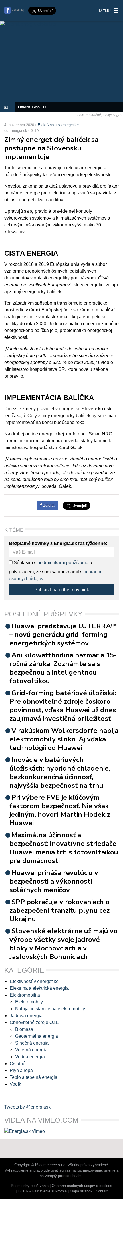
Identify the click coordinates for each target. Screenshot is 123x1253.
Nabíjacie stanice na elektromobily (50, 1008)
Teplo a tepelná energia (33, 1077)
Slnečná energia (32, 1043)
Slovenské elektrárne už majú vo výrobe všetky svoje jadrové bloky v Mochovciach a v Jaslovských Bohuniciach (63, 944)
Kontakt (102, 1191)
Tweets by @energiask (27, 1107)
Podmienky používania (30, 1186)
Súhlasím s (24, 562)
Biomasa (24, 1029)
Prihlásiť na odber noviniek (61, 589)
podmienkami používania (62, 562)
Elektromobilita (25, 995)
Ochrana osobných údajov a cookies (82, 1186)
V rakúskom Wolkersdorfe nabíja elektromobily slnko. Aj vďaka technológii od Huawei (63, 739)
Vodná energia (30, 1056)
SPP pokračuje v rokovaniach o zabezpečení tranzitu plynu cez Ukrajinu (59, 910)
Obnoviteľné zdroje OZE (34, 1022)
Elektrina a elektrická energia (39, 988)
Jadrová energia (26, 1015)
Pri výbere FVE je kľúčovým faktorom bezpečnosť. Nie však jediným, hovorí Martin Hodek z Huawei (59, 810)
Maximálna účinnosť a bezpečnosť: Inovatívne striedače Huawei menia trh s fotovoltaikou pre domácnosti (63, 848)
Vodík (15, 1084)
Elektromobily (29, 1001)
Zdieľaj (17, 10)
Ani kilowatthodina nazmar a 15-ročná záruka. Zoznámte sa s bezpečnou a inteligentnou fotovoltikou (63, 668)
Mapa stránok (81, 1191)
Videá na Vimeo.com (41, 1120)
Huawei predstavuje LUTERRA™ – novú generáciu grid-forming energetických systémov (63, 634)
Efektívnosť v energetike (58, 125)
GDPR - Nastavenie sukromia (42, 1191)
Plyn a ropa (21, 1070)
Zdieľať (48, 505)
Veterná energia (31, 1049)
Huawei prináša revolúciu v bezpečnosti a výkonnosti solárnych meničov (53, 881)
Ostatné (17, 1063)
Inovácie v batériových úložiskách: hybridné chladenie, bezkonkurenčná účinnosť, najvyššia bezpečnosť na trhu (59, 772)
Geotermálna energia (36, 1036)
